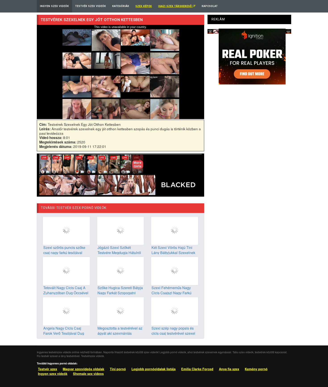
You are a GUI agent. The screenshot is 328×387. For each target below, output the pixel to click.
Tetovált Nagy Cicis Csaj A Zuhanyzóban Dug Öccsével (65, 290)
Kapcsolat (210, 6)
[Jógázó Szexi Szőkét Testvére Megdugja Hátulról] (120, 230)
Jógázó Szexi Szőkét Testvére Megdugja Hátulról (119, 250)
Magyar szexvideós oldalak (83, 369)
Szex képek (143, 6)
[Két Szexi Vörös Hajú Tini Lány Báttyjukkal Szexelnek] (174, 230)
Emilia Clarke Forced (197, 369)
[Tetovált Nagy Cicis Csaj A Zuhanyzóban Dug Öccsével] (66, 270)
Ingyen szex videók (52, 373)
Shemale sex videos (88, 373)
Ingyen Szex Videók (54, 6)
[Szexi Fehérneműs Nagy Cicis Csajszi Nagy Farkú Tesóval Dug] (174, 270)
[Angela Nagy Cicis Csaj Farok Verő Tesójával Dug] (66, 311)
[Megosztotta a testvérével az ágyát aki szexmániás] (120, 311)
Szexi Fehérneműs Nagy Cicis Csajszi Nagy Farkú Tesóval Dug (171, 293)
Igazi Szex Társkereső (175, 6)
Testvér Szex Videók (90, 6)
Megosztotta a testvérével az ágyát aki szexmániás (120, 331)
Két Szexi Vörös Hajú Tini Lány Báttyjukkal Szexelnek (173, 250)
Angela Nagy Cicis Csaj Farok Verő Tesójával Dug (63, 331)
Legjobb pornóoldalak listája (153, 369)
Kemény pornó (256, 369)
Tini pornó (118, 369)
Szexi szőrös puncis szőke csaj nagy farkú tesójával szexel (64, 252)
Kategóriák (120, 6)
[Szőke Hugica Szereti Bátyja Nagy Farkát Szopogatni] (120, 270)
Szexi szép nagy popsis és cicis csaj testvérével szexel (173, 331)
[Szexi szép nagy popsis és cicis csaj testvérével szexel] (174, 311)
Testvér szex (47, 369)
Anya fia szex (229, 369)
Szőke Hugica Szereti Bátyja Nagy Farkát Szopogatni (120, 290)
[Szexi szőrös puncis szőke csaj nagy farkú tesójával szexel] (66, 230)
